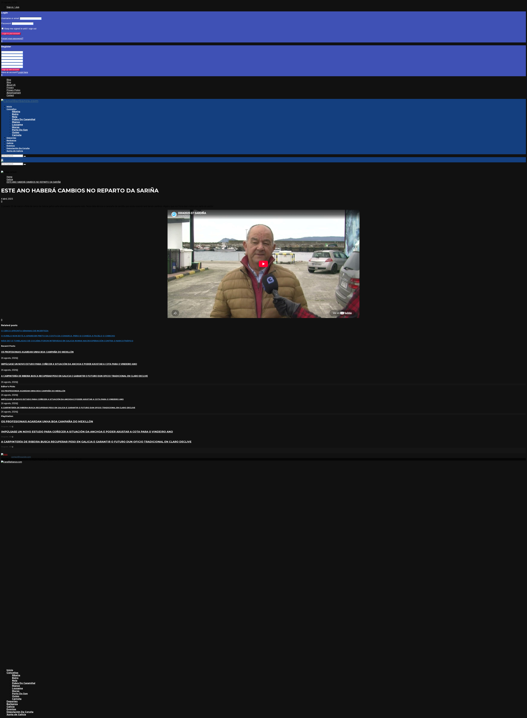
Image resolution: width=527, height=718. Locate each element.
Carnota (16, 135)
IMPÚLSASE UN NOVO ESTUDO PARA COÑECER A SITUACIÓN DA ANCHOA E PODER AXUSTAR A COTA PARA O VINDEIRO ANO (69, 364)
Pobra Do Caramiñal (23, 119)
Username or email (10, 18)
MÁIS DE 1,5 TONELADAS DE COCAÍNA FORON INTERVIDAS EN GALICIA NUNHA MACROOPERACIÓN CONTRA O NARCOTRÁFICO (67, 341)
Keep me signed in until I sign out (20, 28)
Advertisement (14, 92)
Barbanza (11, 140)
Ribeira (16, 111)
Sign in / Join (13, 7)
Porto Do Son (20, 130)
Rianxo (16, 122)
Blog (9, 79)
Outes (15, 132)
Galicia (10, 143)
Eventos (11, 146)
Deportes (11, 138)
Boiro (15, 114)
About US (11, 85)
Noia (14, 117)
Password (6, 23)
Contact (10, 95)
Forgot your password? (12, 38)
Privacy (10, 87)
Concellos (11, 109)
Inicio (9, 106)
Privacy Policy (13, 90)
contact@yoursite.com (21, 457)
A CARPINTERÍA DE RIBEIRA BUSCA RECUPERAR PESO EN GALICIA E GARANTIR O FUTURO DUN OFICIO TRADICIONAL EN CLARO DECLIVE (74, 376)
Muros (15, 127)
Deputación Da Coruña (18, 148)
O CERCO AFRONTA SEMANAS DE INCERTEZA (24, 331)
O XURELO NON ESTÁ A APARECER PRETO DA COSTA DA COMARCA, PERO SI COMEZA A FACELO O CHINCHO (58, 336)
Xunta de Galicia (15, 151)
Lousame (17, 124)
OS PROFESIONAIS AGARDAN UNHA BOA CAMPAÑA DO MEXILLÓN (37, 352)
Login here (23, 72)
